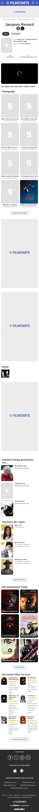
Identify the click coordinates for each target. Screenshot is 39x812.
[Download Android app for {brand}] (23, 770)
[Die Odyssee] (23, 681)
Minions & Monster (31, 717)
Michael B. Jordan (21, 559)
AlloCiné (7, 782)
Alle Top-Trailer (19, 667)
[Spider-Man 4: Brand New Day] (4, 681)
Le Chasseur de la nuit (29, 176)
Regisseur (14, 19)
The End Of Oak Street (12, 717)
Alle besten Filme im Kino (19, 739)
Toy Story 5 (31, 695)
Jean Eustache (20, 501)
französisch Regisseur (24, 19)
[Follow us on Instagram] (22, 757)
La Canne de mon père (29, 147)
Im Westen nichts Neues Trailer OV (10, 636)
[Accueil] (17, 3)
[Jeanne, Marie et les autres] (10, 134)
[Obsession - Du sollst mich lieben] (4, 699)
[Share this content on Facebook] (18, 28)
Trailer (10, 693)
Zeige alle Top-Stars (19, 579)
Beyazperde (8, 785)
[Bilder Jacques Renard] (5, 373)
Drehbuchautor (31, 39)
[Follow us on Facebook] (10, 757)
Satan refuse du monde (10, 119)
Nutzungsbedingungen (29, 795)
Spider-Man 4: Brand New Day (14, 678)
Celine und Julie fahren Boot (29, 205)
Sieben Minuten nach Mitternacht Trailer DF (10, 660)
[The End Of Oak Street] (4, 720)
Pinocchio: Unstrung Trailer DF (10, 611)
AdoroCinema (26, 785)
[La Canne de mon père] (29, 134)
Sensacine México (17, 788)
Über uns (4, 795)
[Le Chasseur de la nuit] (29, 163)
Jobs (10, 795)
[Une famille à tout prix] (29, 106)
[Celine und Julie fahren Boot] (29, 192)
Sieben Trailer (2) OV (29, 611)
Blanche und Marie (10, 205)
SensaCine (26, 782)
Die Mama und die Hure (22, 468)
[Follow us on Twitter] (16, 757)
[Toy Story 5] (23, 699)
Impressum (17, 795)
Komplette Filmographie (19, 213)
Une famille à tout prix (29, 119)
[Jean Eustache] (7, 508)
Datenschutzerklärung (13, 797)
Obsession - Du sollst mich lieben (14, 697)
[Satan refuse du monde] (10, 106)
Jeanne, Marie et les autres (10, 147)
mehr (25, 41)
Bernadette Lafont (21, 466)
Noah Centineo (20, 542)
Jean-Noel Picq (20, 483)
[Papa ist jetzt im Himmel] (10, 163)
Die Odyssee (32, 678)
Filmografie (8, 91)
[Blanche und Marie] (10, 192)
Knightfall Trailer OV (29, 660)
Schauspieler (18, 41)
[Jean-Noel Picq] (7, 491)
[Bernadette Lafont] (7, 473)
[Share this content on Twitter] (22, 28)
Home (3, 19)
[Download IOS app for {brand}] (16, 770)
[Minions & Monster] (23, 720)
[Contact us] (28, 757)
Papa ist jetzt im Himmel (10, 176)
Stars (8, 19)
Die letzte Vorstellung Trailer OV (29, 636)
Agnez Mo (18, 525)
